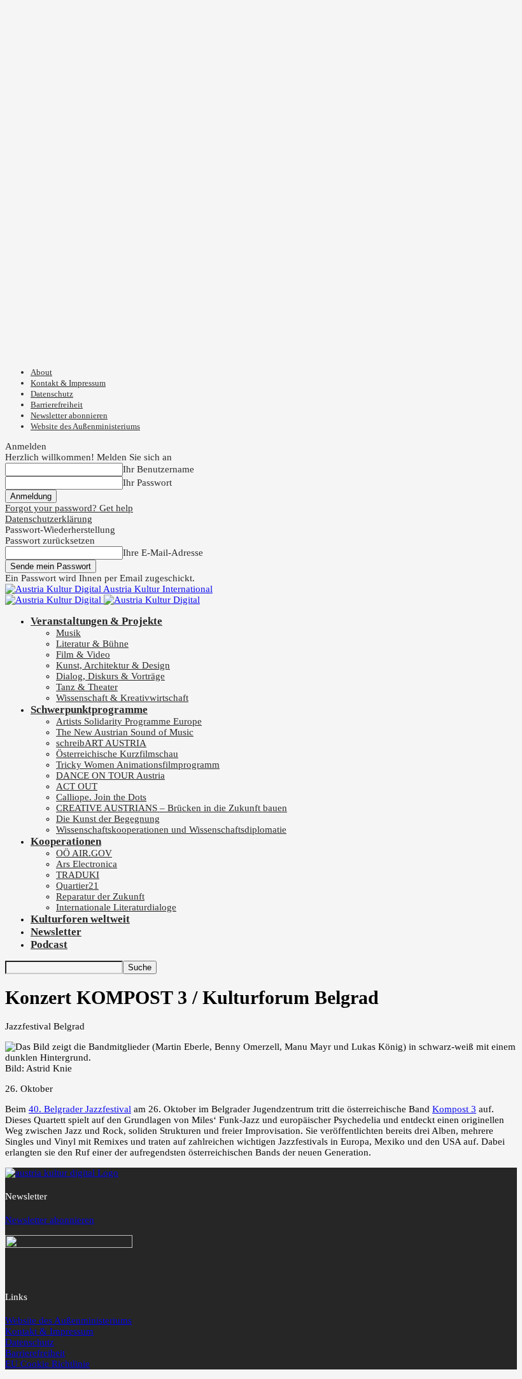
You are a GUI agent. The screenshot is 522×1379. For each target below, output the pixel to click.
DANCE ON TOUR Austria (110, 775)
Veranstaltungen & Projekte (96, 621)
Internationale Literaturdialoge (116, 907)
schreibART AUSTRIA (101, 743)
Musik (68, 633)
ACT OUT (76, 786)
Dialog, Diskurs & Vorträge (110, 676)
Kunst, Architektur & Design (113, 665)
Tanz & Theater (87, 687)
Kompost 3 (454, 1109)
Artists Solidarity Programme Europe (129, 721)
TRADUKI (77, 875)
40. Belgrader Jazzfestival (80, 1109)
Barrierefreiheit (57, 404)
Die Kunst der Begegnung (108, 819)
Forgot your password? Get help (69, 508)
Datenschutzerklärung (48, 519)
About (41, 372)
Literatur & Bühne (92, 644)
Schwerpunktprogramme (89, 710)
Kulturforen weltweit (80, 919)
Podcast (49, 944)
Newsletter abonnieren (69, 415)
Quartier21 (77, 885)
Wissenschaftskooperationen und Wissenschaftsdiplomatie (171, 829)
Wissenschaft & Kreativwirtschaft (122, 698)
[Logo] (54, 600)
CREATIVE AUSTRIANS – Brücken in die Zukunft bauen (171, 808)
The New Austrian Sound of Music (125, 732)
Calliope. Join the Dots (101, 797)
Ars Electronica (86, 864)
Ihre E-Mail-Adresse (163, 553)
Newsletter (56, 932)
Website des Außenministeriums (85, 426)
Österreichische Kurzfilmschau (117, 754)
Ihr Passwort (147, 482)
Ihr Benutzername (158, 469)
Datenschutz (52, 394)
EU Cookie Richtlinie (47, 1364)
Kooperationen (66, 841)
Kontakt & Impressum (68, 383)
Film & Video (83, 654)
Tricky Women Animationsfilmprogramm (138, 765)
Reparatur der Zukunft (100, 896)
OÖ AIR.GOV (84, 853)
